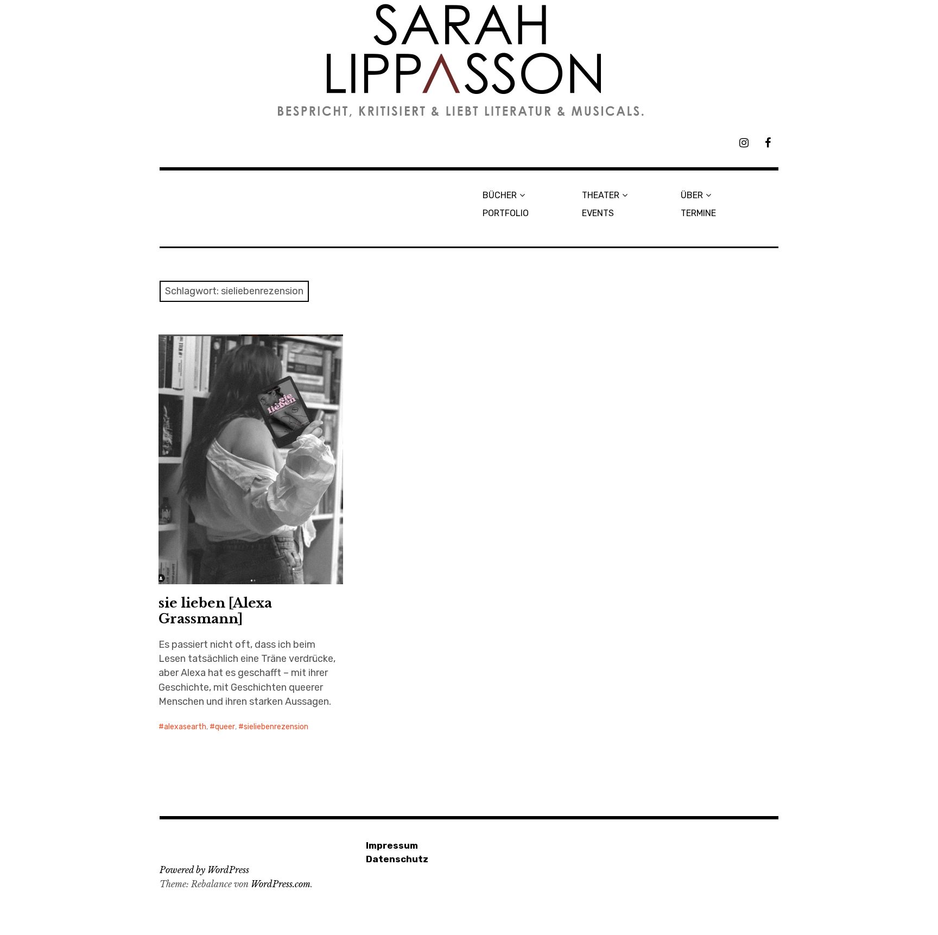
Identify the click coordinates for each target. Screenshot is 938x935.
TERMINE (698, 213)
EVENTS (598, 213)
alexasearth (185, 726)
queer (225, 726)
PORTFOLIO (506, 213)
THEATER (600, 195)
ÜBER (692, 195)
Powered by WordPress (204, 869)
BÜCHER (500, 195)
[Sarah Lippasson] (469, 60)
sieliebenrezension (276, 726)
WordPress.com (280, 884)
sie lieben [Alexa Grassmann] (215, 611)
